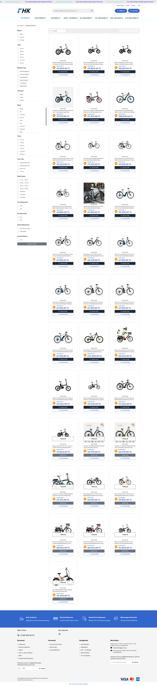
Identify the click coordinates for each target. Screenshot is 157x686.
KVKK (20, 655)
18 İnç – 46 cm (24, 183)
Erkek (21, 94)
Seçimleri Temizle (32, 244)
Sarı (21, 123)
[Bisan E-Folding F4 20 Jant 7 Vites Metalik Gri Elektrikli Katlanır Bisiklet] (125, 49)
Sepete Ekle (64, 71)
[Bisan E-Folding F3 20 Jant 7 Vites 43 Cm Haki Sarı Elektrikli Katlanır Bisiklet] (94, 49)
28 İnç (22, 51)
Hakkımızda (22, 644)
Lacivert (22, 126)
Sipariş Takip (120, 5)
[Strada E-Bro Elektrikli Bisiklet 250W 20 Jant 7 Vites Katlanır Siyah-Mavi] (63, 97)
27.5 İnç (22, 60)
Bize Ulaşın (114, 640)
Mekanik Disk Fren (25, 163)
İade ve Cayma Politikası (25, 652)
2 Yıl (21, 240)
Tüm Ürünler (25, 18)
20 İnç (22, 48)
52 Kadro (22, 194)
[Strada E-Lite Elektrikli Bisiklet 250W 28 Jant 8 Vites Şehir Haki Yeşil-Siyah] (125, 432)
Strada (22, 40)
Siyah (21, 109)
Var (21, 209)
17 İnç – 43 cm (24, 180)
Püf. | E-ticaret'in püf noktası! (78, 684)
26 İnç (22, 57)
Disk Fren (22, 168)
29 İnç (22, 63)
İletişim (133, 5)
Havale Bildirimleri (55, 650)
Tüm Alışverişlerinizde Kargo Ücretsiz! (38, 2)
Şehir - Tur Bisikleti (86, 650)
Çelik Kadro (23, 231)
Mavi (21, 132)
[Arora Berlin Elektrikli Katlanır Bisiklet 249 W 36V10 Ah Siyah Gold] (63, 576)
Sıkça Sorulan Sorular (56, 644)
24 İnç (22, 54)
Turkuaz (22, 114)
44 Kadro (22, 191)
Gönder (43, 668)
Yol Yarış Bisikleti (85, 655)
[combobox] (19, 668)
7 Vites (22, 140)
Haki (21, 120)
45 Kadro (22, 197)
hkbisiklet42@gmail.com (120, 648)
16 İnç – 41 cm (24, 186)
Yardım (128, 5)
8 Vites (22, 145)
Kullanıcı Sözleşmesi (24, 647)
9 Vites (22, 142)
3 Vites (22, 148)
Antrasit (22, 129)
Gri (21, 111)
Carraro (22, 37)
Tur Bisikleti (23, 83)
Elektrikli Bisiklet (24, 71)
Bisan (21, 34)
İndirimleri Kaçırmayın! (13, 2)
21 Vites (22, 151)
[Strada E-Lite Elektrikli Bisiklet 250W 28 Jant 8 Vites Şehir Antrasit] (94, 432)
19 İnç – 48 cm (24, 188)
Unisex (22, 100)
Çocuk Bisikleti (85, 644)
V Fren (22, 171)
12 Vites (22, 154)
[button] (121, 11)
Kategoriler (83, 640)
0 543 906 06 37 (27, 635)
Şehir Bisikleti (24, 77)
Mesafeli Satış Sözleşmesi (26, 658)
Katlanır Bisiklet (24, 74)
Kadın (21, 97)
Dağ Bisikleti (23, 86)
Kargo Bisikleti (24, 80)
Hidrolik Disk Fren (25, 165)
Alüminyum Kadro (25, 228)
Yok (21, 206)
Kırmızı (22, 117)
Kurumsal (21, 640)
